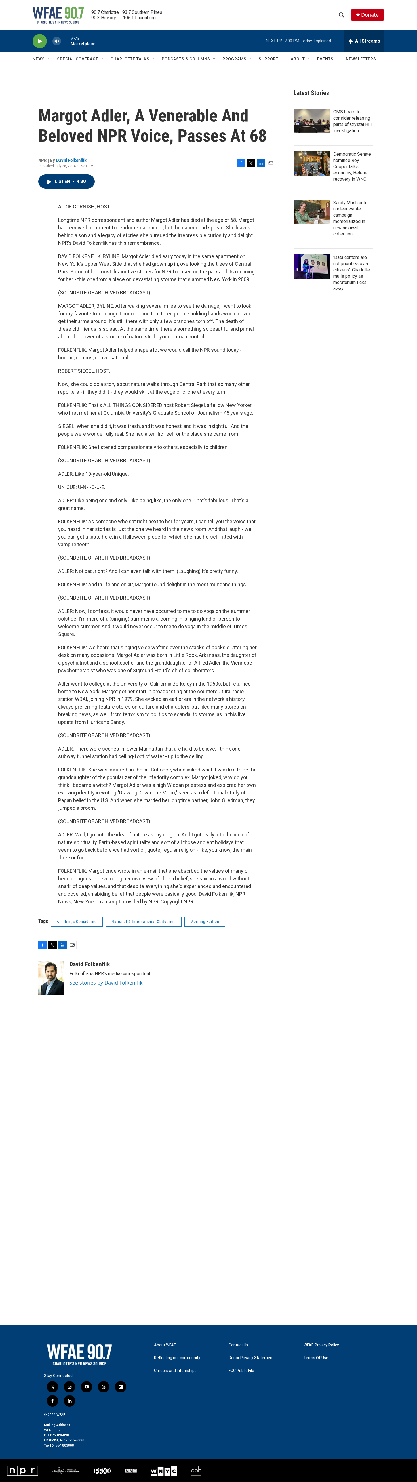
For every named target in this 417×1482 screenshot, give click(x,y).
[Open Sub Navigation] (49, 59)
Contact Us (238, 1345)
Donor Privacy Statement (251, 1358)
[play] (39, 41)
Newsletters (361, 59)
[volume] (57, 41)
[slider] (66, 41)
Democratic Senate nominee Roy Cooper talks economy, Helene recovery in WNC (352, 166)
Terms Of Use (316, 1358)
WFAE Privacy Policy (321, 1345)
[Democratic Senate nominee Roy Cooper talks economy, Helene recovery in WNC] (312, 163)
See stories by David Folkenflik (106, 982)
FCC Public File (241, 1371)
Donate (370, 15)
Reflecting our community (177, 1358)
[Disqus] (208, 1103)
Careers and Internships (175, 1371)
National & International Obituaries (143, 921)
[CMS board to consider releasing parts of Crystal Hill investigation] (312, 121)
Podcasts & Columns (186, 59)
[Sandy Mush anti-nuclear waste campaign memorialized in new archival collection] (312, 212)
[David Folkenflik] (51, 978)
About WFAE (165, 1345)
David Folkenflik (71, 160)
